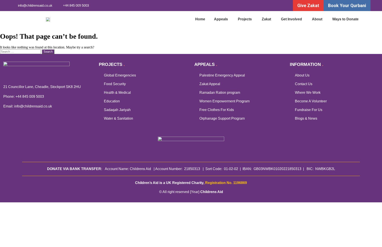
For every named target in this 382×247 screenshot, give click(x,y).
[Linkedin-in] (272, 5)
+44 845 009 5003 (29, 96)
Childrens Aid (211, 192)
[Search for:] (21, 51)
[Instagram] (263, 5)
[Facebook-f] (245, 5)
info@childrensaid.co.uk (33, 106)
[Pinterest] (281, 5)
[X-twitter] (254, 5)
